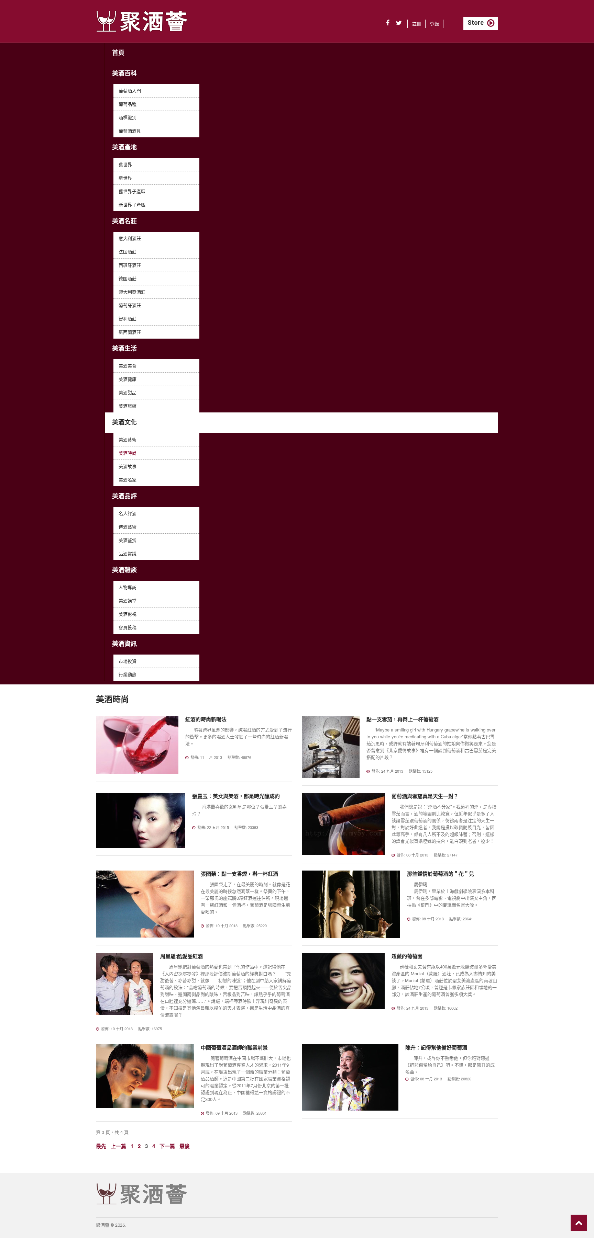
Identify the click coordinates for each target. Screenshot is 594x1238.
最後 (184, 1146)
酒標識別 (127, 117)
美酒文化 (124, 422)
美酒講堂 (127, 600)
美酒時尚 (127, 453)
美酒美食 (127, 365)
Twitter (399, 23)
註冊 (416, 23)
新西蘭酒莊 (130, 332)
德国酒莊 (127, 278)
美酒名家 (127, 479)
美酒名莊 (124, 221)
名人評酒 (127, 513)
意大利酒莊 (130, 238)
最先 (101, 1146)
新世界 (125, 177)
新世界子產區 (132, 204)
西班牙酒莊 (130, 265)
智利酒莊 (127, 318)
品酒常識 (127, 553)
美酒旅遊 (127, 405)
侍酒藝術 (127, 526)
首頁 (118, 52)
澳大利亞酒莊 (132, 291)
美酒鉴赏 (127, 540)
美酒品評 (124, 496)
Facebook (387, 23)
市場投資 (127, 661)
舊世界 (125, 164)
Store (476, 22)
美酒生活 (124, 348)
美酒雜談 (124, 569)
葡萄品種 (127, 104)
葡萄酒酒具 (130, 130)
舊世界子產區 (132, 191)
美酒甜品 (127, 392)
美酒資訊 (124, 643)
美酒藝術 (127, 439)
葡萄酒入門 (130, 90)
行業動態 (127, 674)
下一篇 (167, 1146)
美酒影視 (127, 614)
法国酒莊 (127, 251)
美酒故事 (127, 466)
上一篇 (118, 1146)
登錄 (434, 23)
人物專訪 (127, 587)
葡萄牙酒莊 (130, 305)
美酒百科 (124, 73)
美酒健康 (127, 379)
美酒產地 (124, 147)
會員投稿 (127, 627)
